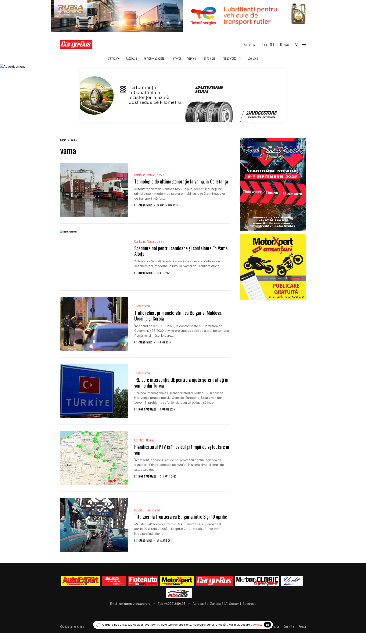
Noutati (151, 175)
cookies (256, 624)
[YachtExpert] (292, 581)
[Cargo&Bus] (214, 581)
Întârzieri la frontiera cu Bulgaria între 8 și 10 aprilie (180, 516)
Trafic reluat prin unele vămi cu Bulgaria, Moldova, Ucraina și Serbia (178, 315)
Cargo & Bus (146, 205)
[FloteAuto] (143, 581)
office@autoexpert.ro (135, 604)
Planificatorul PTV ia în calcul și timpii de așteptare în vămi (181, 449)
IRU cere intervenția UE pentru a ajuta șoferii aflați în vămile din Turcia (181, 382)
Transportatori (142, 306)
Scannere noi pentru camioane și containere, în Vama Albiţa (181, 251)
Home (63, 140)
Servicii (161, 175)
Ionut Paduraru (147, 409)
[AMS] (114, 581)
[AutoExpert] (80, 581)
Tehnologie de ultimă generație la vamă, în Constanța (181, 181)
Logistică (139, 440)
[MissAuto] (179, 593)
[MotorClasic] (257, 581)
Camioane (139, 175)
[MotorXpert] (177, 581)
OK (267, 624)
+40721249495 (175, 604)
